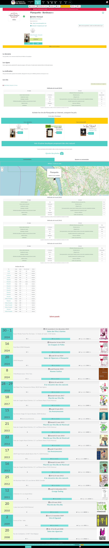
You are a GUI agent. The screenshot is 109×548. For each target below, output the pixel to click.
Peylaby (8, 277)
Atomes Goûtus (56, 371)
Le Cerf (8, 273)
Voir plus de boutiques (55, 46)
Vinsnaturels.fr (18, 2)
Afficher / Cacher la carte (54, 163)
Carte (60, 1)
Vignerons (38, 1)
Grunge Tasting (57, 491)
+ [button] (2, 168)
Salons (43, 1)
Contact (65, 1)
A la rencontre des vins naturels (56, 385)
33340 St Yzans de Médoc (36, 18)
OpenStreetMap (106, 195)
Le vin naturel (30, 1)
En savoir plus (77, 544)
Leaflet (100, 195)
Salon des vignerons (54, 531)
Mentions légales (60, 542)
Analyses (52, 6)
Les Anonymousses (56, 411)
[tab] (27, 121)
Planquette (9, 279)
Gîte (79, 6)
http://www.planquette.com (39, 23)
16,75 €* (59, 132)
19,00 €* (36, 39)
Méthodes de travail (42, 6)
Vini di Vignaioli (55, 518)
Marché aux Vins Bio (56, 398)
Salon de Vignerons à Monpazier (56, 358)
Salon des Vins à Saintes (56, 331)
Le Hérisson (9, 275)
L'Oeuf (8, 271)
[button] (70, 2)
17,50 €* (91, 133)
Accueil (52, 542)
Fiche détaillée (56, 338)
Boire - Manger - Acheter (52, 1)
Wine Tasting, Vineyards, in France (10, 85)
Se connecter (28, 546)
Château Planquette (8, 298)
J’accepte (82, 544)
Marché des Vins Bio (55, 505)
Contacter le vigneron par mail (39, 25)
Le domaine (32, 6)
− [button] (2, 170)
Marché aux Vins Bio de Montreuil (56, 425)
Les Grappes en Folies (56, 345)
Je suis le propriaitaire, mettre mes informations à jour (91, 25)
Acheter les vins (66, 6)
